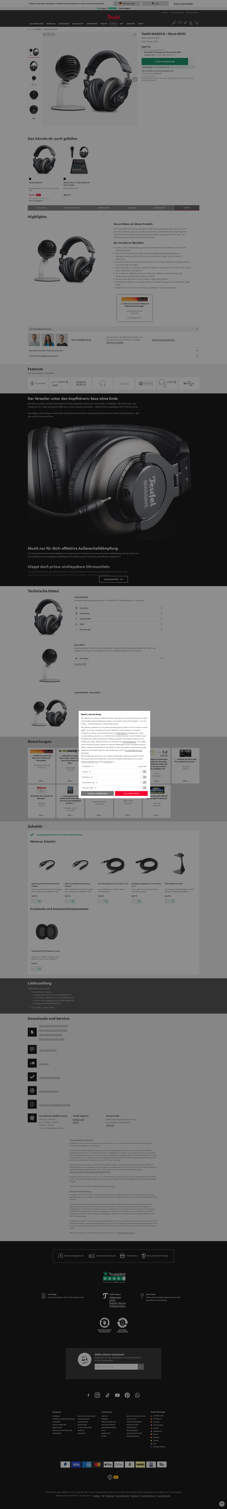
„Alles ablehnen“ (122, 733)
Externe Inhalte (88, 788)
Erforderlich (86, 766)
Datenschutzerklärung (89, 761)
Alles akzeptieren (131, 793)
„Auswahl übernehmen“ (134, 750)
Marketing (86, 777)
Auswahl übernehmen (97, 793)
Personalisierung (88, 782)
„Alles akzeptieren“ (129, 741)
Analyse (85, 772)
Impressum (108, 761)
